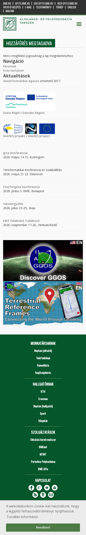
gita (6, 153)
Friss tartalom (13, 70)
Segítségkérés (43, 372)
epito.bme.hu (22, 3)
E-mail (28, 7)
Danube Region (34, 113)
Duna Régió (11, 113)
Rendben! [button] (43, 527)
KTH (43, 391)
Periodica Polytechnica (43, 461)
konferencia (18, 153)
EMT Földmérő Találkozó (21, 221)
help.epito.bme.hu (67, 3)
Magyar (10, 11)
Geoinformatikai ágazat (21, 81)
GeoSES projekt (14, 136)
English (72, 7)
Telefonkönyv (44, 7)
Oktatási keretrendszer (43, 439)
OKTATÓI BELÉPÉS (12, 7)
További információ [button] (22, 516)
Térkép (59, 7)
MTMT (43, 454)
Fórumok (9, 66)
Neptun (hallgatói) (43, 406)
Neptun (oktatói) (43, 350)
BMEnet (43, 447)
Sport (43, 413)
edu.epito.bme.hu (43, 3)
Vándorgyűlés (13, 204)
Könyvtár (43, 420)
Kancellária (43, 365)
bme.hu (7, 3)
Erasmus (43, 398)
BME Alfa (43, 469)
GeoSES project (39, 136)
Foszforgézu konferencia (21, 187)
